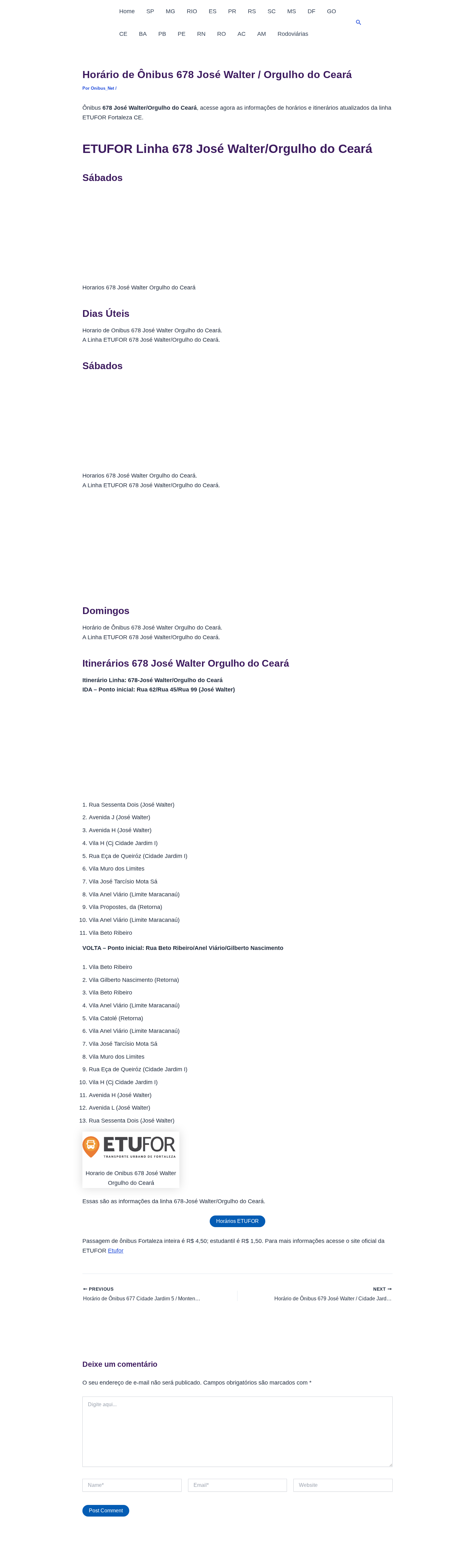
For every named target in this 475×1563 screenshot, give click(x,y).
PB (162, 34)
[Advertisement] (237, 235)
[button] (359, 22)
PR (232, 11)
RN (201, 34)
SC (272, 11)
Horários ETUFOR (237, 1221)
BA (143, 34)
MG (170, 11)
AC (242, 34)
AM (261, 34)
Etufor (115, 1250)
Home (127, 11)
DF (311, 11)
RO (221, 34)
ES (212, 11)
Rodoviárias (293, 34)
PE (181, 34)
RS (252, 11)
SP (150, 11)
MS (291, 11)
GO (331, 11)
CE (123, 34)
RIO (192, 11)
